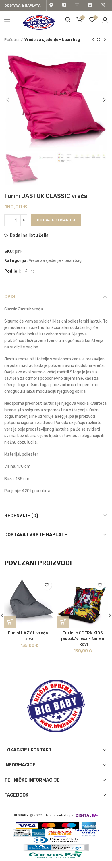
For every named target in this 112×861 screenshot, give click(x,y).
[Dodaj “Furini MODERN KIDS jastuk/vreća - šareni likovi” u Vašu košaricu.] (63, 622)
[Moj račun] (105, 19)
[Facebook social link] (26, 271)
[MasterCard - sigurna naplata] (48, 825)
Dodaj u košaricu (56, 220)
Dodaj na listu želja (29, 235)
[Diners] (56, 840)
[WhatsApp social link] (32, 271)
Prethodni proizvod (93, 40)
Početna (12, 39)
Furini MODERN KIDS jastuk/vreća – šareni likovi (82, 639)
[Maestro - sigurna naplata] (69, 825)
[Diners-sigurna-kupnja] (56, 847)
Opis (9, 296)
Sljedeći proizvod (105, 40)
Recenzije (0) (21, 515)
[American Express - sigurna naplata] (87, 825)
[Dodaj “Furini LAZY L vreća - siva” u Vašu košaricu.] (10, 622)
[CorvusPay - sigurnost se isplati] (56, 854)
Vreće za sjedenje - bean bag (52, 39)
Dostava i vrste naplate (35, 534)
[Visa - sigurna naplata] (27, 825)
